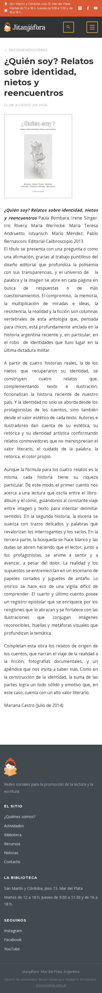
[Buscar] (68, 27)
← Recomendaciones (26, 50)
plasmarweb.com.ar (51, 985)
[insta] (80, 8)
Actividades (14, 825)
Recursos (12, 843)
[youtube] (96, 8)
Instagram (13, 930)
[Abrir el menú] (92, 27)
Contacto (12, 861)
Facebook (12, 939)
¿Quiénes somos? (19, 816)
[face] (88, 8)
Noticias (11, 852)
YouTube (12, 948)
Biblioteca (12, 834)
